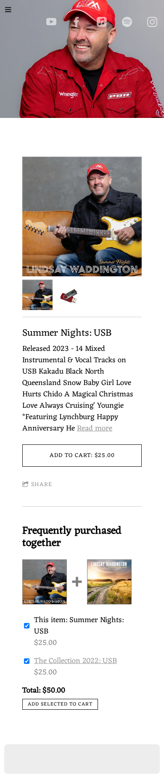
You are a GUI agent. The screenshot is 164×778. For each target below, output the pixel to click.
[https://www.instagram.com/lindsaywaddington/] (152, 22)
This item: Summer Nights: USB (79, 626)
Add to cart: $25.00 (82, 455)
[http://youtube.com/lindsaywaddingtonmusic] (51, 22)
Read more (94, 428)
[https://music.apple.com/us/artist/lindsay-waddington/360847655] (102, 22)
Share (41, 484)
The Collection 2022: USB (75, 661)
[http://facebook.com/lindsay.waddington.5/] (76, 22)
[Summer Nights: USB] (82, 218)
